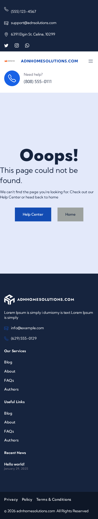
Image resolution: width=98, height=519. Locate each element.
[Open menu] (91, 61)
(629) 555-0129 (24, 338)
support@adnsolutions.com (33, 22)
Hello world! (14, 464)
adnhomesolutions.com (49, 61)
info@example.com (27, 328)
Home (70, 214)
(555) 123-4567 (23, 11)
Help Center (33, 214)
